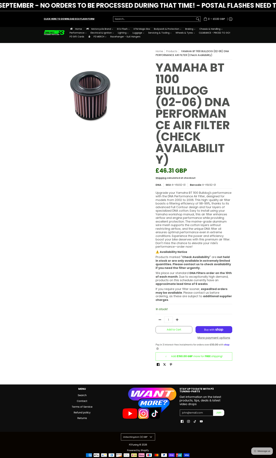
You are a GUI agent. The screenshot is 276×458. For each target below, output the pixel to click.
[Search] (197, 19)
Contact (82, 401)
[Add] (177, 320)
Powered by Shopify (138, 450)
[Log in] (230, 19)
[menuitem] (76, 29)
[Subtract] (160, 320)
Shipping (161, 178)
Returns (82, 418)
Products (171, 51)
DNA (158, 185)
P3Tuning (134, 444)
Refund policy (82, 412)
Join (218, 412)
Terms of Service (82, 407)
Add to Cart (174, 329)
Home (159, 51)
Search (82, 395)
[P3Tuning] (54, 33)
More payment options (214, 338)
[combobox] (154, 19)
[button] (158, 365)
